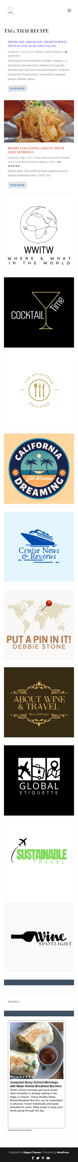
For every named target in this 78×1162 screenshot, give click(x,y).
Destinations (47, 157)
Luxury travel (14, 162)
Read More (17, 88)
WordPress (63, 1152)
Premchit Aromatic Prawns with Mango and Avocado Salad (37, 44)
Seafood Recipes (53, 52)
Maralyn (15, 52)
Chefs (37, 157)
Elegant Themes (32, 1152)
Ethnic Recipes (62, 157)
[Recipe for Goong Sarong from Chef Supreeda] (39, 121)
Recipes (40, 52)
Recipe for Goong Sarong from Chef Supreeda (36, 150)
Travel (51, 162)
